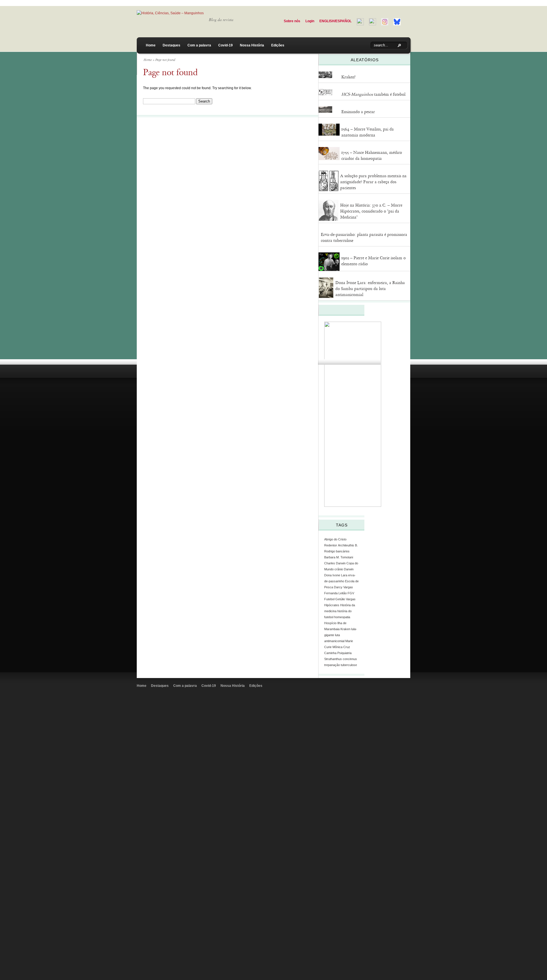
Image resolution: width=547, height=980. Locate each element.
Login (309, 21)
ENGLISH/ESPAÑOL (335, 21)
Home (151, 45)
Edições (277, 45)
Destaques (171, 45)
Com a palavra (199, 45)
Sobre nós (292, 21)
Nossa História (252, 45)
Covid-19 (225, 45)
